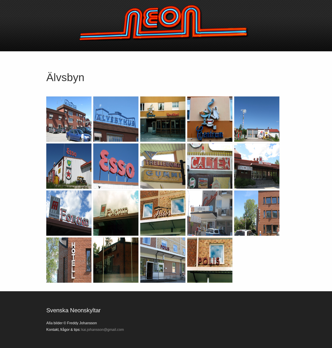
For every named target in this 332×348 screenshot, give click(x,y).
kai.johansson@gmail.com (102, 330)
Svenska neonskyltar (166, 23)
